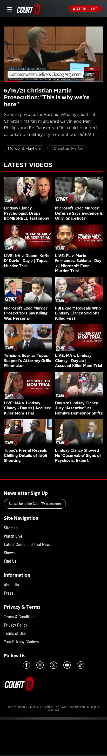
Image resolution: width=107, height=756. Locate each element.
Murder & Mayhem (24, 148)
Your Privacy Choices (21, 641)
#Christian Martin (67, 148)
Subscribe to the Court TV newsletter (35, 504)
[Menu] (9, 9)
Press (8, 593)
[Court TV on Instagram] (40, 665)
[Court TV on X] (53, 665)
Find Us (10, 561)
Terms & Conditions (20, 616)
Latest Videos (28, 165)
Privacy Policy (15, 625)
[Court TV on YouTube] (67, 665)
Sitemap (11, 527)
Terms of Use (15, 633)
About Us (11, 584)
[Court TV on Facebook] (26, 665)
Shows (9, 552)
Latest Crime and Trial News (27, 544)
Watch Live (85, 9)
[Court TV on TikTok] (80, 665)
